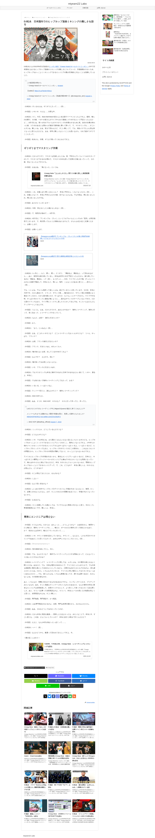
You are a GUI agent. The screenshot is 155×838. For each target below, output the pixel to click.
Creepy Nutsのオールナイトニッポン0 (35, 667)
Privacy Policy (115, 86)
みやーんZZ (106, 67)
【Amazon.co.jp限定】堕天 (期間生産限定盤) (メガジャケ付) (62, 256)
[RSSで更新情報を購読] (74, 696)
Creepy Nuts (51, 667)
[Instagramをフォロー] (57, 696)
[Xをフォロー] (45, 696)
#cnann (60, 86)
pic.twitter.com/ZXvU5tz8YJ (51, 417)
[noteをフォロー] (66, 696)
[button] (71, 686)
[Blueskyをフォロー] (49, 696)
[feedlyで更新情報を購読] (70, 696)
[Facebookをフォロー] (53, 696)
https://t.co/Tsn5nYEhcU (43, 91)
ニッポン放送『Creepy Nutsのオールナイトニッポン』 (69, 66)
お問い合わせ (107, 77)
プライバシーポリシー (110, 72)
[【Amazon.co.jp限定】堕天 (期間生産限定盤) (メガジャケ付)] (32, 260)
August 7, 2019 (56, 422)
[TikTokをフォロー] (62, 696)
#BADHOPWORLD (34, 417)
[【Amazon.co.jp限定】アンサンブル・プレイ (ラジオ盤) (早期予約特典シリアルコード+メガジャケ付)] (32, 241)
